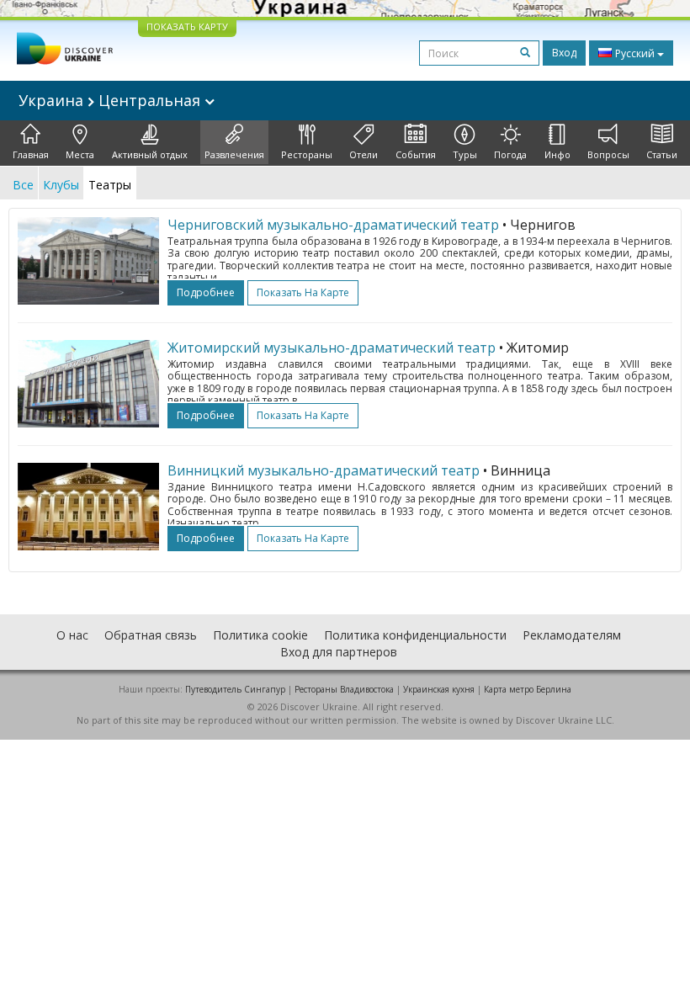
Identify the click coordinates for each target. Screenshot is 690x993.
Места (80, 154)
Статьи (661, 154)
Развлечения (234, 154)
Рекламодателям (572, 635)
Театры (109, 185)
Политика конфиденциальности (415, 635)
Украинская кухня (439, 689)
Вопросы (608, 154)
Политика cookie (260, 635)
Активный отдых (150, 154)
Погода (510, 154)
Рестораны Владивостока (344, 689)
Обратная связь (150, 635)
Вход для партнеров (338, 652)
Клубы (61, 185)
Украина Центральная (111, 100)
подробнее (206, 292)
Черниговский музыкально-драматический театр (333, 224)
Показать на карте (303, 292)
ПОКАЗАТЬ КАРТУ (187, 26)
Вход (564, 52)
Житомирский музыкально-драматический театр (331, 347)
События (415, 154)
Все (23, 185)
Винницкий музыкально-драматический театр (323, 470)
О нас (72, 635)
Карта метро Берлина (527, 689)
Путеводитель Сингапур (235, 689)
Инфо (557, 154)
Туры (465, 154)
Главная (31, 154)
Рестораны (306, 154)
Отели (363, 154)
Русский (635, 53)
